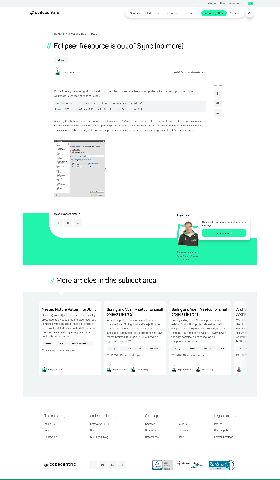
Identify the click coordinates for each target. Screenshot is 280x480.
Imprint (218, 424)
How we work (153, 430)
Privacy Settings (223, 437)
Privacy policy (222, 430)
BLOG (94, 34)
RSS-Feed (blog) (99, 437)
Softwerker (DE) (99, 424)
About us (212, 3)
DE (246, 3)
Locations (191, 13)
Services (135, 13)
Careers (234, 13)
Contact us (234, 3)
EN (251, 3)
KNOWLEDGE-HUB (76, 34)
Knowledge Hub (213, 13)
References (172, 13)
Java (61, 60)
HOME (57, 34)
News (222, 3)
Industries (153, 13)
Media (181, 437)
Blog (92, 430)
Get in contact (223, 233)
